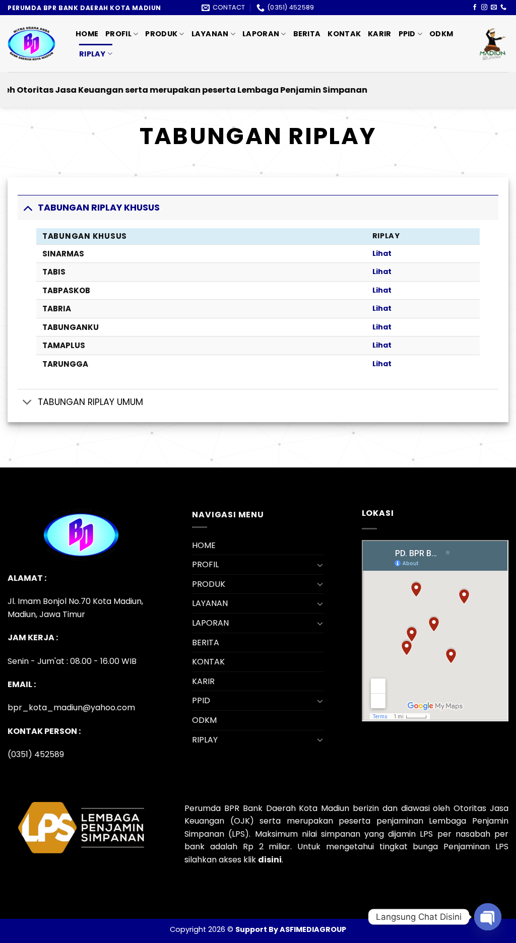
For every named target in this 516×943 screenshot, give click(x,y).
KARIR (379, 34)
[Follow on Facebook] (475, 7)
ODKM (441, 34)
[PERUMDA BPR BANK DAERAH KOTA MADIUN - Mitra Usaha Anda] (34, 43)
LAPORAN (260, 34)
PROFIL (118, 34)
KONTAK (344, 34)
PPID (407, 34)
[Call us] (503, 7)
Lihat (382, 253)
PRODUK (161, 34)
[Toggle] (27, 207)
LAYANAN (210, 34)
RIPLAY (92, 54)
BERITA (307, 34)
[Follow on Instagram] (484, 7)
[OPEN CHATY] (487, 916)
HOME (87, 34)
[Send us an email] (494, 7)
